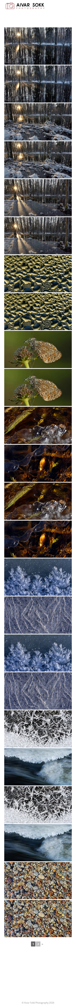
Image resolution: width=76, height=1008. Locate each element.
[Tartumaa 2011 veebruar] (38, 766)
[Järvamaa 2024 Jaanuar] (38, 46)
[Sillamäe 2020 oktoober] (38, 880)
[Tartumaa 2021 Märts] (38, 425)
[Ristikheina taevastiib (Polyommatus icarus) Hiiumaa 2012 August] (38, 349)
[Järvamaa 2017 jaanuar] (38, 729)
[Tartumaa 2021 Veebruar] (38, 577)
